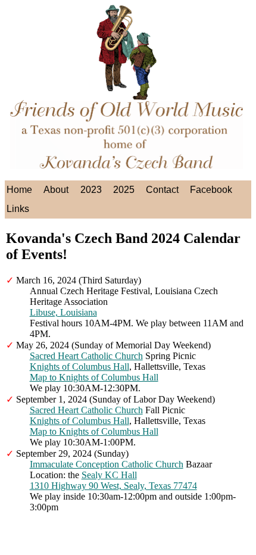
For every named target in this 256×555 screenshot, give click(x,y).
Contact (162, 190)
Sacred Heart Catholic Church (86, 356)
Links (18, 209)
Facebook (211, 190)
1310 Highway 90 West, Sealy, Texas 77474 (113, 486)
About (55, 190)
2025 (124, 190)
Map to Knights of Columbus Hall (94, 377)
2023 (91, 190)
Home (19, 190)
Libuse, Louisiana (63, 312)
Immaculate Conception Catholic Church (106, 464)
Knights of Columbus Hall (79, 366)
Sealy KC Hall (109, 475)
